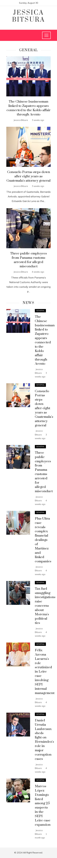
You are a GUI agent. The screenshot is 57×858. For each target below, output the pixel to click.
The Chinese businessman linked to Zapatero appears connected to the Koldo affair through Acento (28, 108)
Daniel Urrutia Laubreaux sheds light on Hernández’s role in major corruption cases (44, 739)
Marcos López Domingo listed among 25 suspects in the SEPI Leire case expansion (43, 805)
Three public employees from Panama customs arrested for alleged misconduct (28, 259)
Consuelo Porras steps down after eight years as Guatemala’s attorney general (28, 176)
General (40, 310)
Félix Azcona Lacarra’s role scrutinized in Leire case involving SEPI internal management (44, 671)
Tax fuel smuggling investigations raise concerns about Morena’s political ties (45, 606)
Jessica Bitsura (28, 16)
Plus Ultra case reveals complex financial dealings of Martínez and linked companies (43, 540)
